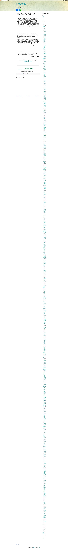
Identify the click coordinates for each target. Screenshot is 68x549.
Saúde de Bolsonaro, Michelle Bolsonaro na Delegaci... (44, 84)
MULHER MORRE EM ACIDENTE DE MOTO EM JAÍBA (44, 183)
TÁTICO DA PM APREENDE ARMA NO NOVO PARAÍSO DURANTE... (44, 179)
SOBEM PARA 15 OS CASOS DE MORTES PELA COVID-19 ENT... (44, 259)
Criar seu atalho (17, 544)
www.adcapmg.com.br (30, 71)
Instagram (28, 61)
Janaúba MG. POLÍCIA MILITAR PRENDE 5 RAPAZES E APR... (44, 124)
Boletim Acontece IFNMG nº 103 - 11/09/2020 (44, 343)
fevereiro (44, 529)
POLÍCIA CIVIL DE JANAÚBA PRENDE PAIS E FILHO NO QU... (44, 187)
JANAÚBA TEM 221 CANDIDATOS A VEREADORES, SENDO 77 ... (44, 65)
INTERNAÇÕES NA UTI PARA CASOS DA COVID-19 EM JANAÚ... (44, 453)
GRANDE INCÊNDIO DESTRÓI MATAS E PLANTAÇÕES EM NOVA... (44, 384)
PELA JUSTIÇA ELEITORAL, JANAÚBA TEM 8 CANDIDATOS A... (44, 73)
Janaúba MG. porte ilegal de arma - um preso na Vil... (44, 95)
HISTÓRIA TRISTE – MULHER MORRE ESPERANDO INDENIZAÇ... (44, 324)
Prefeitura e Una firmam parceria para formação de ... (44, 277)
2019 (43, 532)
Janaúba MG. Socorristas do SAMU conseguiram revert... (44, 121)
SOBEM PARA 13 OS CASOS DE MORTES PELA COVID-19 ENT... (44, 299)
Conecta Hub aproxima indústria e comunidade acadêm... (44, 52)
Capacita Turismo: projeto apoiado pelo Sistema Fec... (44, 117)
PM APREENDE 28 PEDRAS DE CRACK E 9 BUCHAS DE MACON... (44, 423)
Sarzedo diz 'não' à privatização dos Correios (44, 363)
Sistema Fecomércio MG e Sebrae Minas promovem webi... (44, 415)
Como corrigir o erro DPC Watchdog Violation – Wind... (44, 481)
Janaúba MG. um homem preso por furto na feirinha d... (44, 92)
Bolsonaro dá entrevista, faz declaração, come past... (44, 471)
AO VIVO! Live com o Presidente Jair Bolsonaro (44, 77)
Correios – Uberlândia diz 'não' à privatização (44, 49)
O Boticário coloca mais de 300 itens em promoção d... (44, 500)
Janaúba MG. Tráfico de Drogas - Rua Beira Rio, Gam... (44, 106)
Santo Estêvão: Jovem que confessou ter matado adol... (44, 440)
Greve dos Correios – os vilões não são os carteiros (44, 271)
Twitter (31, 61)
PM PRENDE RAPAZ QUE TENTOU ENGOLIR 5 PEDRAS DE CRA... (44, 35)
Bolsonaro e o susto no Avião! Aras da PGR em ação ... (44, 225)
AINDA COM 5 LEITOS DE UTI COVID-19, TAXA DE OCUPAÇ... (44, 132)
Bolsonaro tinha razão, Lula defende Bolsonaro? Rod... (44, 201)
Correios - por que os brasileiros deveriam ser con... (44, 411)
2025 (43, 17)
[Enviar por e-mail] (26, 73)
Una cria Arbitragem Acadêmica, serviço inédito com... (44, 46)
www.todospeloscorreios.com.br (25, 60)
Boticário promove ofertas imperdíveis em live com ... (44, 340)
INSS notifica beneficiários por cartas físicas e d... (44, 518)
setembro (44, 26)
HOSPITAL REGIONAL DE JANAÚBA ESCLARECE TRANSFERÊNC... (44, 289)
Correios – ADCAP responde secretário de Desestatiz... (44, 113)
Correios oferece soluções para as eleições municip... (44, 347)
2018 (43, 533)
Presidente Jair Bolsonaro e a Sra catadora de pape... (44, 460)
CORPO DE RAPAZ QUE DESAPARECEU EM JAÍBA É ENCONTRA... (44, 163)
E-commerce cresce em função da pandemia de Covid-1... (44, 367)
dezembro (44, 22)
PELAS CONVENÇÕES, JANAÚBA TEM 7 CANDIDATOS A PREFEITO (44, 254)
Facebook (25, 61)
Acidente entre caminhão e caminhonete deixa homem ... (44, 350)
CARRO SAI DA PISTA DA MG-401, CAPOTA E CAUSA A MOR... (44, 489)
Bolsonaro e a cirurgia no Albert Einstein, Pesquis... (44, 80)
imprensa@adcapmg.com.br (24, 71)
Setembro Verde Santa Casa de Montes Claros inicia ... (44, 521)
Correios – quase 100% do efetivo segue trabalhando (44, 159)
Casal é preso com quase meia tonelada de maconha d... (44, 448)
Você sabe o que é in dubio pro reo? (44, 155)
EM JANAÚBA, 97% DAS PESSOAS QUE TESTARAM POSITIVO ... (44, 359)
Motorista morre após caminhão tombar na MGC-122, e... (44, 263)
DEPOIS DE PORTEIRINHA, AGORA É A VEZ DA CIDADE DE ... (44, 388)
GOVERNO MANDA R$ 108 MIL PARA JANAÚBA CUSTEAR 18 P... (44, 329)
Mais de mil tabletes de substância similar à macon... (44, 69)
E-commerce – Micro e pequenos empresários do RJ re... (44, 377)
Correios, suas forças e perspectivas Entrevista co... (44, 309)
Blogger (39, 547)
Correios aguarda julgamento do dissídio (44, 302)
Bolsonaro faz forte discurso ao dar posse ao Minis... (44, 198)
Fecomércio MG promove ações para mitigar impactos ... (44, 56)
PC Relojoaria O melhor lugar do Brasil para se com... (44, 336)
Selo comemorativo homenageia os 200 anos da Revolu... (44, 507)
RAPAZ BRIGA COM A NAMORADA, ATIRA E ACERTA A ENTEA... (44, 233)
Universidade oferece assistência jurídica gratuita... (44, 313)
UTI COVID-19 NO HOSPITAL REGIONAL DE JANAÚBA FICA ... (44, 433)
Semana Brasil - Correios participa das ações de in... (44, 493)
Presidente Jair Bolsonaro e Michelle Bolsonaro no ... (44, 419)
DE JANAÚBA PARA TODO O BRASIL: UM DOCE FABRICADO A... (44, 428)
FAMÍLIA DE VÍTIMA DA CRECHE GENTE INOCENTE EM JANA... (44, 99)
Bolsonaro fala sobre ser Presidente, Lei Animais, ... (44, 195)
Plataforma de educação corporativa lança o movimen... (44, 38)
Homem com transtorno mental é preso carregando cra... (44, 371)
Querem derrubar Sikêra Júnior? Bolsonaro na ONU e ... (44, 145)
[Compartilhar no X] (28, 73)
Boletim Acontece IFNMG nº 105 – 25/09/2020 (44, 109)
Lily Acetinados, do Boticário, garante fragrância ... (44, 306)
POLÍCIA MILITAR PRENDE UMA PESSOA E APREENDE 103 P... (44, 229)
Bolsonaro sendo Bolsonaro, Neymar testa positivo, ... (44, 456)
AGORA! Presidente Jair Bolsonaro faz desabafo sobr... (44, 221)
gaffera (34, 547)
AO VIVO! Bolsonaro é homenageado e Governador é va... (44, 217)
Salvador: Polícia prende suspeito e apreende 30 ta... (44, 444)
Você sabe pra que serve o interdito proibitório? (44, 496)
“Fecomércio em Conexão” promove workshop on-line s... (44, 171)
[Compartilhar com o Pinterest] (29, 73)
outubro (44, 25)
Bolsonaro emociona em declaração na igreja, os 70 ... (44, 174)
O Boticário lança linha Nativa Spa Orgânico (44, 380)
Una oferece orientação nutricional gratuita (44, 516)
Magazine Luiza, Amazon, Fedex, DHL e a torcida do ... (44, 242)
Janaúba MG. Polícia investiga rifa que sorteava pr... (44, 102)
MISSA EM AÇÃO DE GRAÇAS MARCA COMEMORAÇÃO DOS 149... (44, 129)
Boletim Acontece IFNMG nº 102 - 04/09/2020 (44, 503)
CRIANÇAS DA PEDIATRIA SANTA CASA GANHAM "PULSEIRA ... (44, 60)
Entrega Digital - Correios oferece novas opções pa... (44, 267)
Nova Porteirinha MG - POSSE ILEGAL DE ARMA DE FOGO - (44, 285)
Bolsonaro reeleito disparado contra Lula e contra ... (44, 467)
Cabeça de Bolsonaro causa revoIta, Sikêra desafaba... (44, 191)
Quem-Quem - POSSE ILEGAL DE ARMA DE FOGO (44, 281)
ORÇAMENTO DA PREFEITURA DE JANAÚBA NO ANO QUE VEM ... (44, 237)
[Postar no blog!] (27, 73)
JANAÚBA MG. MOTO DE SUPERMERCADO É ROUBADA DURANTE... (44, 354)
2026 (43, 16)
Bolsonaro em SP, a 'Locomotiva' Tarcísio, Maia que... (44, 474)
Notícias (21, 3)
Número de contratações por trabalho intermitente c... (44, 136)
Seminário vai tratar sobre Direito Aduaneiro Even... (44, 319)
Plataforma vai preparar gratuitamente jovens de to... (44, 374)
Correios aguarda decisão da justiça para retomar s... (44, 274)
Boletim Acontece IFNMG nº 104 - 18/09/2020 (44, 245)
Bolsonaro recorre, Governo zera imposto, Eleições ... (44, 213)
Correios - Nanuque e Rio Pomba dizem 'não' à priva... (44, 167)
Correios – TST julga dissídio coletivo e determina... (44, 152)
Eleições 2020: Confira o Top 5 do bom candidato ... (44, 42)
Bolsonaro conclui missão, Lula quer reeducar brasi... (44, 436)
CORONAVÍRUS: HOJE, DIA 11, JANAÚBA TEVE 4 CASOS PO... (44, 333)
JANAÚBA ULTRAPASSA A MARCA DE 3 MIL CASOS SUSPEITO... (44, 397)
